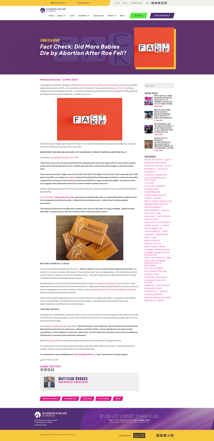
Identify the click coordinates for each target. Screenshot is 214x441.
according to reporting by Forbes (108, 283)
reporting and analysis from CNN (64, 157)
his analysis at (54, 326)
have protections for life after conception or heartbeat (113, 289)
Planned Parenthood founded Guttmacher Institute (98, 85)
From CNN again (47, 197)
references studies (52, 340)
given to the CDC (119, 88)
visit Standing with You (84, 354)
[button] (83, 3)
